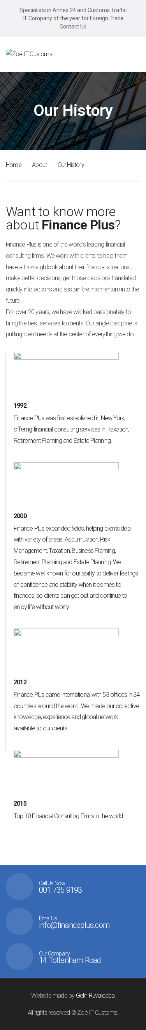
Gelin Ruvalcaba (95, 995)
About (39, 165)
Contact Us (73, 26)
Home (13, 165)
